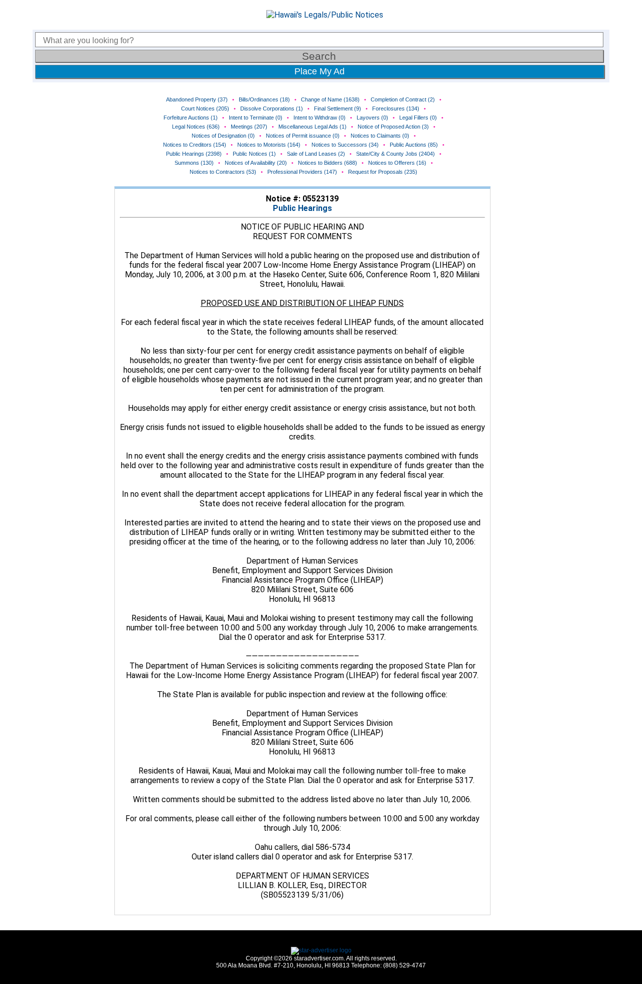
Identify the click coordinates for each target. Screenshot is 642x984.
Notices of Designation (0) (223, 136)
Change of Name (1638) (330, 99)
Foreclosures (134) (395, 108)
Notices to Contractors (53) (223, 172)
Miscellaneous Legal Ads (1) (312, 127)
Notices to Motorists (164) (268, 145)
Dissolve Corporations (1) (271, 108)
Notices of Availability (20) (256, 163)
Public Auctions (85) (414, 145)
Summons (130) (194, 163)
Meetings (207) (249, 127)
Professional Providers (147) (302, 172)
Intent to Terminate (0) (255, 118)
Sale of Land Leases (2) (316, 154)
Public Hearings (302, 208)
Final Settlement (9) (337, 108)
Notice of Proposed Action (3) (393, 127)
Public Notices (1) (254, 154)
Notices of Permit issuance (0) (303, 136)
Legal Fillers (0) (418, 118)
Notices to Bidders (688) (327, 163)
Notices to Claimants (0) (380, 136)
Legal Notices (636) (196, 127)
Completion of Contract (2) (403, 99)
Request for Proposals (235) (382, 172)
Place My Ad (319, 71)
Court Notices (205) (205, 108)
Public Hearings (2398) (194, 154)
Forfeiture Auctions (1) (191, 118)
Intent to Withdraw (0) (319, 118)
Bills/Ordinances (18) (264, 99)
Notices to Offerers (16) (397, 163)
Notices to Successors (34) (345, 145)
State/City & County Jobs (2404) (395, 154)
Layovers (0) (372, 118)
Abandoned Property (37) (197, 99)
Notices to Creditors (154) (194, 145)
